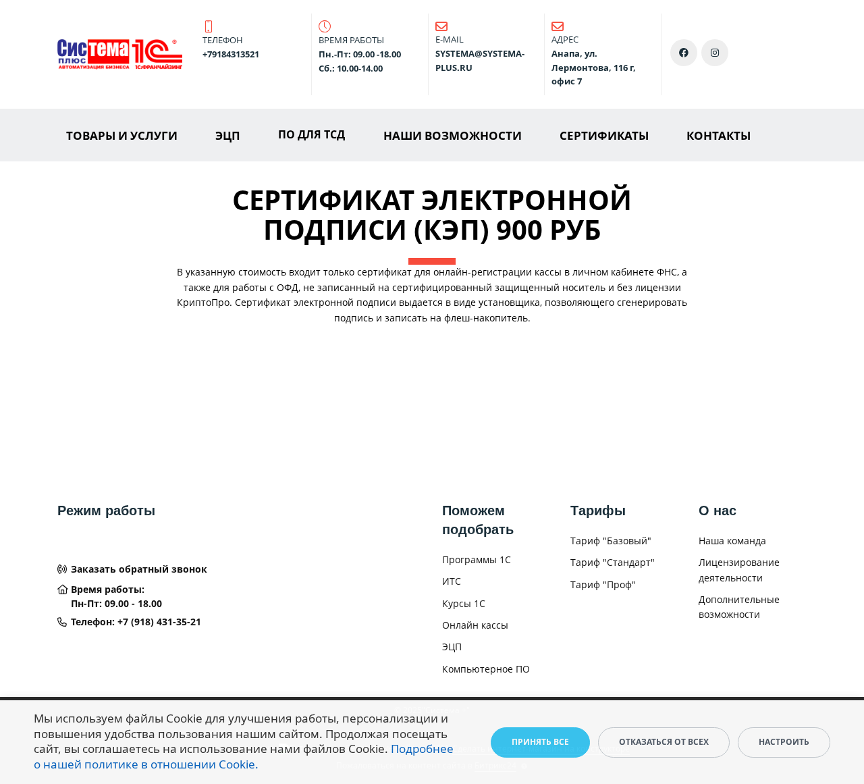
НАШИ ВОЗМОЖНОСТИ (452, 135)
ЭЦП (227, 135)
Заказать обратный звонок (139, 569)
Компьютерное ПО (486, 668)
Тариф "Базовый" (610, 540)
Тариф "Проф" (603, 584)
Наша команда (732, 540)
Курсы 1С (463, 603)
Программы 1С (476, 559)
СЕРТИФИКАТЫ (604, 135)
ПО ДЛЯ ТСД (311, 134)
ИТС (451, 581)
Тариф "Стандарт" (612, 562)
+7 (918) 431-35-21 (159, 621)
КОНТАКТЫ (718, 135)
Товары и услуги (122, 135)
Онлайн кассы (475, 625)
